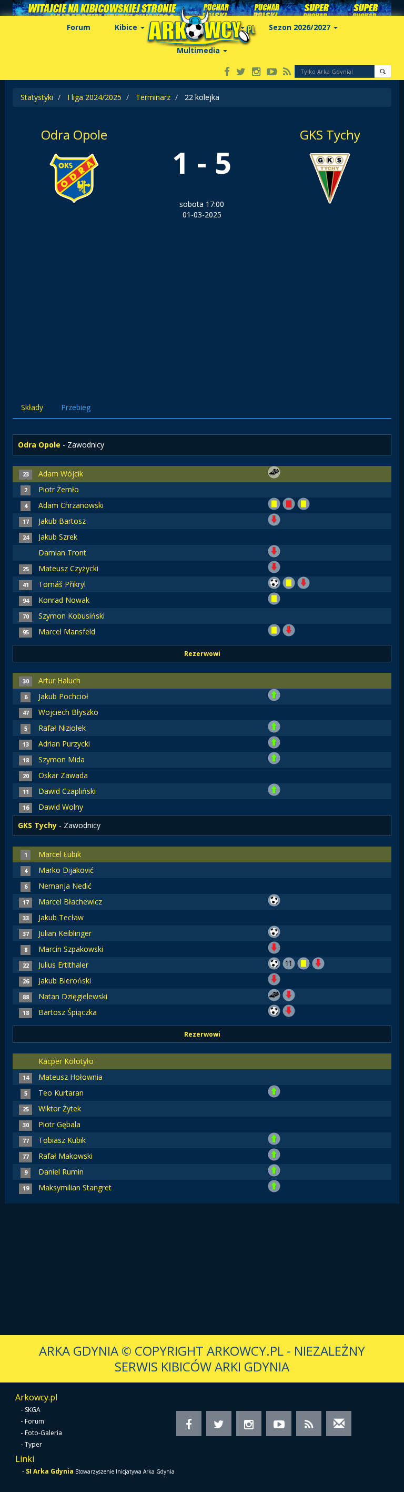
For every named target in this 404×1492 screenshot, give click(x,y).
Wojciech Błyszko (68, 712)
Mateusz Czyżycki (68, 568)
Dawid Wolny (60, 807)
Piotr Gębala (59, 1124)
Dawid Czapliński (67, 791)
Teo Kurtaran (61, 1093)
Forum (78, 27)
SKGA (33, 1409)
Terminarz (153, 97)
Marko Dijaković (66, 870)
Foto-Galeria (43, 1432)
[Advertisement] (202, 299)
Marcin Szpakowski (70, 949)
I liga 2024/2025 (94, 97)
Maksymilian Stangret (75, 1187)
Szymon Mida (61, 759)
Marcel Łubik (59, 854)
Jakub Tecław (61, 917)
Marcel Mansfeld (66, 631)
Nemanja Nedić (65, 886)
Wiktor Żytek (59, 1108)
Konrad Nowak (63, 600)
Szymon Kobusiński (71, 616)
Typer (33, 1444)
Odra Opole (74, 134)
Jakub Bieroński (64, 981)
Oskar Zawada (63, 775)
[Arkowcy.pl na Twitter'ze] (241, 72)
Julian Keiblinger (65, 933)
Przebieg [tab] (75, 407)
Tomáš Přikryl (62, 584)
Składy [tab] (32, 407)
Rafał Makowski (65, 1156)
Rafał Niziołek (62, 728)
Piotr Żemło (58, 489)
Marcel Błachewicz (70, 902)
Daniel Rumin (61, 1172)
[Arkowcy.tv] (272, 72)
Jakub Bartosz (62, 521)
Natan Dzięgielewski (72, 996)
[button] (382, 71)
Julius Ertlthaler (63, 965)
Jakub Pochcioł (63, 696)
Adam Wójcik (60, 474)
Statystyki (37, 97)
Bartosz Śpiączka (67, 1012)
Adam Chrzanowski (71, 505)
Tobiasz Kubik (62, 1140)
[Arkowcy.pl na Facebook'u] (227, 72)
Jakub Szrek (57, 537)
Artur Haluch (59, 680)
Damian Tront (62, 553)
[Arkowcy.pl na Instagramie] (256, 72)
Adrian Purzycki (64, 744)
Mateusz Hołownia (70, 1077)
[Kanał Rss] (287, 72)
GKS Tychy (330, 134)
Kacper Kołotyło (66, 1061)
